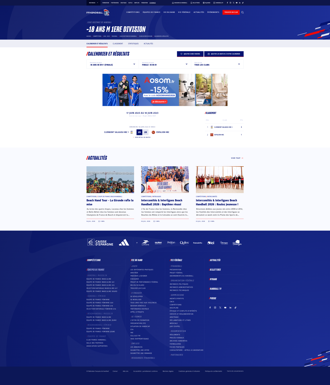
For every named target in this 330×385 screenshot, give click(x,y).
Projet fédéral (176, 273)
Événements (213, 12)
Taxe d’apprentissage (139, 339)
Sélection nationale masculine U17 (102, 288)
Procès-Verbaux (177, 338)
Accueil (88, 36)
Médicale (174, 323)
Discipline (174, 308)
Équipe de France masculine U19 (100, 285)
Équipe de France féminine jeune (100, 332)
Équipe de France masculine (98, 279)
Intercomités (212, 196)
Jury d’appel (175, 326)
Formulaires (175, 344)
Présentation (175, 270)
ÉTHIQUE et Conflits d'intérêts (183, 311)
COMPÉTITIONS (176, 305)
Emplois (136, 3)
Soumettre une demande (141, 353)
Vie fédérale (184, 12)
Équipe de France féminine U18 (99, 306)
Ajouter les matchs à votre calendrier (225, 54)
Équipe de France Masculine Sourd (101, 291)
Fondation (144, 3)
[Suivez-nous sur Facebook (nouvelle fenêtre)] (227, 2)
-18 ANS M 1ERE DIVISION (145, 36)
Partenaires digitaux (139, 309)
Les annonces (136, 347)
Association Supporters (97, 346)
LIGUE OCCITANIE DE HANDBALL (128, 36)
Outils (130, 3)
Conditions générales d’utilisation (189, 371)
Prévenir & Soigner (138, 276)
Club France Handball (96, 340)
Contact (115, 371)
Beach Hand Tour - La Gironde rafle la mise (109, 202)
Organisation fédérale (182, 281)
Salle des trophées (94, 343)
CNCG (172, 302)
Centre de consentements (235, 371)
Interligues (156, 196)
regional (114, 36)
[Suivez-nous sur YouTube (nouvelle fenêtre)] (236, 2)
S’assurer (134, 279)
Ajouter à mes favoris (192, 54)
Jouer (134, 266)
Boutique (123, 3)
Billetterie (215, 270)
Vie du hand (169, 12)
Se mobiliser (135, 300)
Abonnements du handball (182, 276)
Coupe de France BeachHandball (110, 196)
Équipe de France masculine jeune (101, 320)
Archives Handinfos (178, 341)
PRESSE (213, 298)
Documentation (178, 331)
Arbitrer (134, 273)
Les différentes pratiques (141, 270)
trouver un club (231, 12)
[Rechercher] (242, 12)
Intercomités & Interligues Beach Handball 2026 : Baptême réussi (161, 202)
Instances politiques (179, 284)
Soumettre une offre (139, 350)
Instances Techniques (179, 290)
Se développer (136, 296)
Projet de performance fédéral (144, 282)
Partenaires (115, 3)
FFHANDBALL (176, 266)
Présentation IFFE (138, 323)
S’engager (137, 293)
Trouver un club (138, 288)
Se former (137, 317)
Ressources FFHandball (143, 358)
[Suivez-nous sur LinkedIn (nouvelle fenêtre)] (240, 2)
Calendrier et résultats (97, 44)
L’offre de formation (139, 320)
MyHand (213, 279)
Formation (105, 3)
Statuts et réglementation (181, 314)
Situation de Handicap (140, 326)
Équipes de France (151, 12)
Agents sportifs (177, 298)
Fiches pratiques (177, 347)
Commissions (177, 295)
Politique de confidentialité (213, 371)
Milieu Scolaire (137, 285)
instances (92, 3)
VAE (131, 333)
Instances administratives (181, 287)
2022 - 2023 (106, 36)
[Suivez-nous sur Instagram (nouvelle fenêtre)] (230, 2)
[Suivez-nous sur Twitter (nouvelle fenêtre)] (233, 2)
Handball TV (215, 289)
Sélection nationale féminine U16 (101, 309)
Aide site (125, 371)
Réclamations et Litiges (180, 320)
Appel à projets (137, 312)
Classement (118, 44)
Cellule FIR (135, 336)
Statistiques (133, 44)
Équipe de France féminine (98, 300)
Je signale (153, 3)
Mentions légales (168, 371)
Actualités (199, 12)
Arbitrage (174, 317)
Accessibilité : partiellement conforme (145, 371)
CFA (132, 329)
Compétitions (133, 12)
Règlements (175, 335)
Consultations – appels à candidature (186, 350)
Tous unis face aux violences (143, 303)
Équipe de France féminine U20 (99, 303)
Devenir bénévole (138, 306)
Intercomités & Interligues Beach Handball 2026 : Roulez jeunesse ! (217, 202)
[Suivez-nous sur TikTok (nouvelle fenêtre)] (243, 2)
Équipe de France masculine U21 (100, 282)
